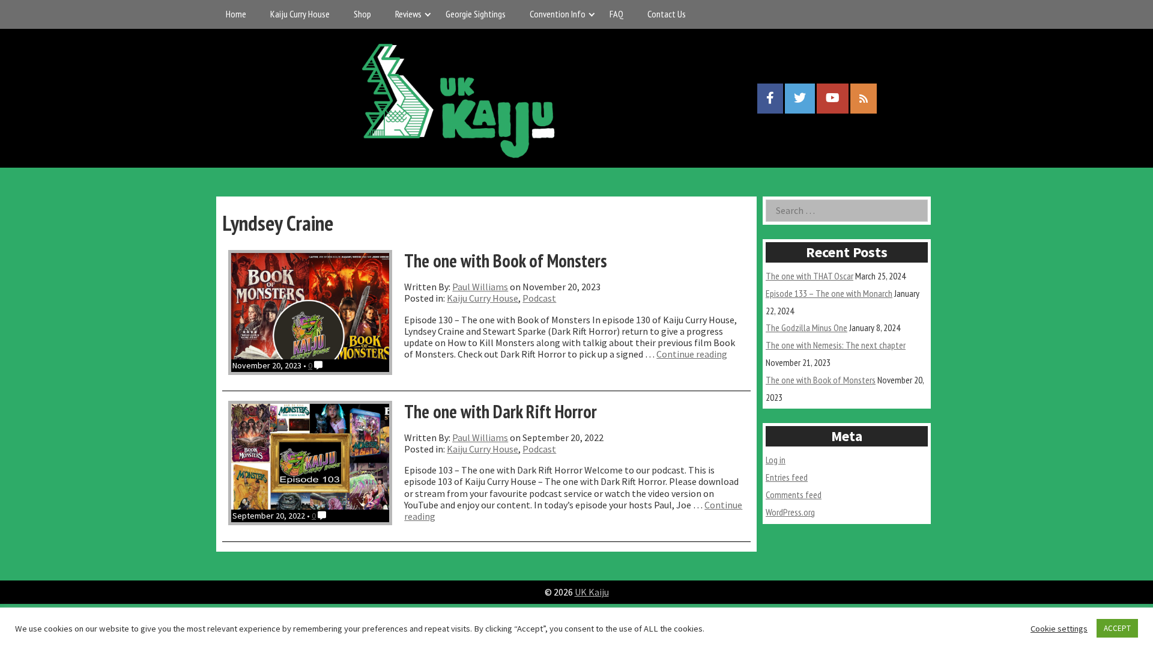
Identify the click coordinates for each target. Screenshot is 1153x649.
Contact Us (666, 14)
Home (236, 14)
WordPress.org (790, 512)
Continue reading (691, 354)
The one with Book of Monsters (821, 380)
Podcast (539, 298)
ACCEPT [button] (1117, 628)
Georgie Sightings (476, 14)
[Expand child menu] (428, 14)
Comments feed (794, 495)
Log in (775, 460)
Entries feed (787, 477)
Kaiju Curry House (300, 14)
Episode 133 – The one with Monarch (829, 293)
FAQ (616, 14)
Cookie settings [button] (1059, 628)
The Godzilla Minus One (806, 327)
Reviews (408, 14)
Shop (362, 14)
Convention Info (558, 14)
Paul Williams (480, 287)
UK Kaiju (592, 592)
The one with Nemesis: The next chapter (836, 345)
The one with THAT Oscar (809, 276)
